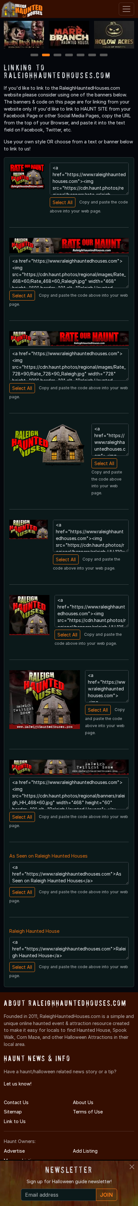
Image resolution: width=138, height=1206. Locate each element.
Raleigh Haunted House (34, 931)
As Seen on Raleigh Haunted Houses (48, 856)
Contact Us (16, 1102)
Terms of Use (88, 1111)
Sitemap (13, 1111)
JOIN (106, 1195)
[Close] (131, 1166)
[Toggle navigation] (126, 9)
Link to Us (15, 1121)
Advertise (14, 1151)
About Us (83, 1102)
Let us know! (17, 1083)
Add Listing (85, 1151)
